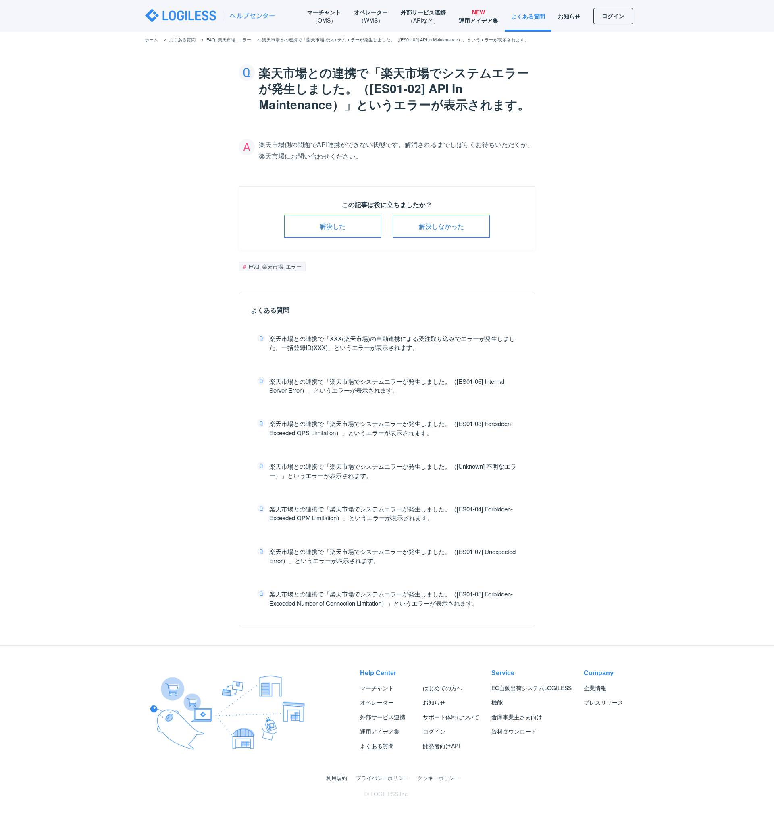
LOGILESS (531, 688)
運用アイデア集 (379, 731)
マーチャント (377, 688)
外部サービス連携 (382, 717)
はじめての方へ (442, 688)
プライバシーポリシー (382, 778)
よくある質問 (377, 746)
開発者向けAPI (441, 746)
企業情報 (595, 688)
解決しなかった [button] (441, 226)
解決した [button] (332, 226)
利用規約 (336, 778)
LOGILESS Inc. (389, 794)
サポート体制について (451, 717)
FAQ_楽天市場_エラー (274, 266)
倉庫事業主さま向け (516, 717)
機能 (497, 702)
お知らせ (434, 702)
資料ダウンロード (514, 731)
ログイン (434, 731)
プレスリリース (603, 702)
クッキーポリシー (438, 778)
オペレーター (377, 702)
